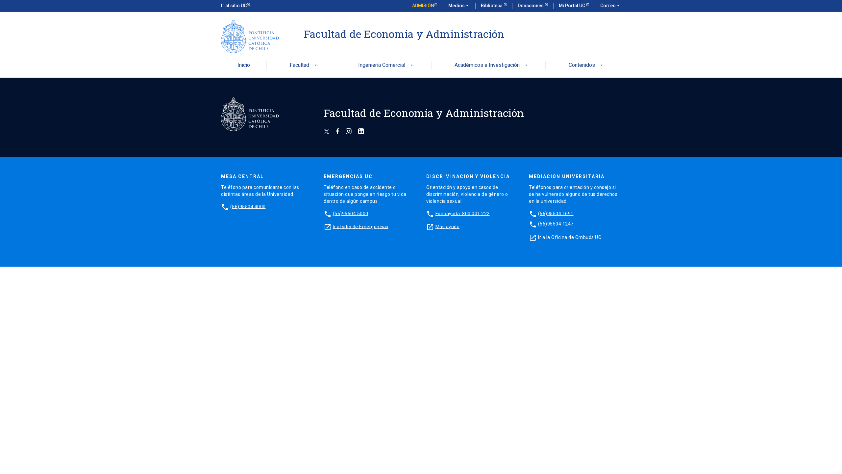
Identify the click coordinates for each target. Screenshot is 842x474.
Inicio (243, 65)
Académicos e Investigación (492, 65)
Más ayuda (447, 226)
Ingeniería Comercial (386, 65)
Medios (459, 5)
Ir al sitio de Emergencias (360, 226)
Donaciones (531, 5)
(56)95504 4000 (248, 206)
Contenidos (586, 65)
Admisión (423, 5)
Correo (610, 5)
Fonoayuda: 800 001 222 (462, 213)
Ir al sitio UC (234, 5)
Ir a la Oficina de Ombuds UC (569, 237)
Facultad (304, 65)
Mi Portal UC (572, 5)
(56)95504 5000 (350, 213)
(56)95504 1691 (556, 213)
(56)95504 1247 (556, 224)
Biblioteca (492, 5)
